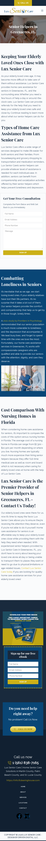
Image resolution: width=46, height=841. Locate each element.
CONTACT (23, 808)
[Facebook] (19, 816)
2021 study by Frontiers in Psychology (22, 320)
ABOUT (23, 792)
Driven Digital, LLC (28, 837)
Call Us (24, 3)
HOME (23, 786)
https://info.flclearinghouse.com (23, 780)
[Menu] (42, 11)
